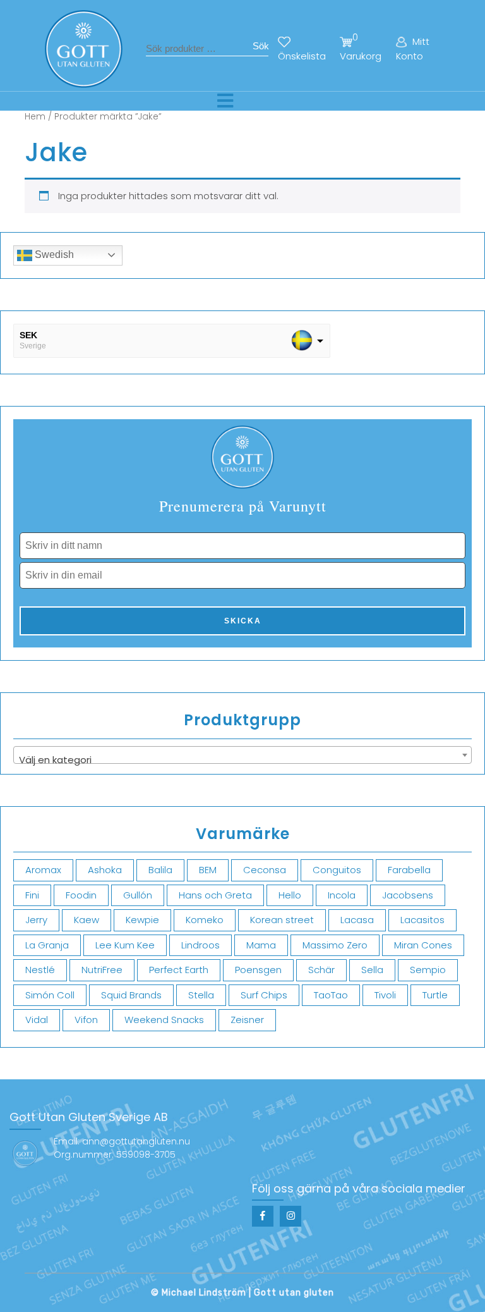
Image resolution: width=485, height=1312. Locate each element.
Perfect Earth (178, 969)
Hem (35, 117)
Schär (321, 969)
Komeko (205, 919)
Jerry (36, 919)
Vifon (86, 1019)
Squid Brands (131, 995)
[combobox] (242, 755)
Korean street (282, 919)
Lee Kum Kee (125, 945)
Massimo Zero (335, 945)
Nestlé (40, 969)
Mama (261, 945)
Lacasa (357, 919)
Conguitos (337, 869)
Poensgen (258, 969)
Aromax (43, 869)
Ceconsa (264, 869)
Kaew (86, 919)
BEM (208, 869)
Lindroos (200, 945)
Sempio (428, 969)
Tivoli (385, 995)
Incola (342, 895)
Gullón (137, 895)
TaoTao (331, 995)
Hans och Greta (215, 895)
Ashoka (105, 869)
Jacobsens (407, 895)
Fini (32, 895)
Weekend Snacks (164, 1019)
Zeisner (247, 1019)
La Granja (47, 945)
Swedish (53, 254)
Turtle (435, 995)
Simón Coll (50, 995)
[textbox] (242, 760)
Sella (372, 969)
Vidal (36, 1019)
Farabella (409, 869)
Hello (289, 895)
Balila (160, 869)
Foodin (81, 895)
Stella (201, 995)
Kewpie (142, 919)
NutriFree (102, 969)
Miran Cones (423, 945)
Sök (261, 45)
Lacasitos (422, 919)
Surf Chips (264, 995)
